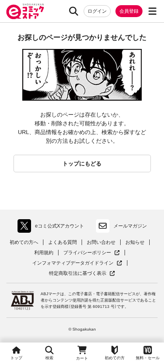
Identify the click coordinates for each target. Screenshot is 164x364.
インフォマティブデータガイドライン (72, 263)
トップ (16, 358)
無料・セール (148, 358)
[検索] (73, 11)
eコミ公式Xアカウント (53, 227)
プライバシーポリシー (91, 253)
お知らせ (134, 242)
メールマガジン (130, 226)
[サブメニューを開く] (152, 11)
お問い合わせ (101, 242)
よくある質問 (62, 242)
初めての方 (115, 358)
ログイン (97, 11)
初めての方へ (24, 242)
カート (82, 358)
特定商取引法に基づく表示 (82, 273)
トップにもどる (82, 163)
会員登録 (129, 11)
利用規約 (43, 252)
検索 (49, 358)
